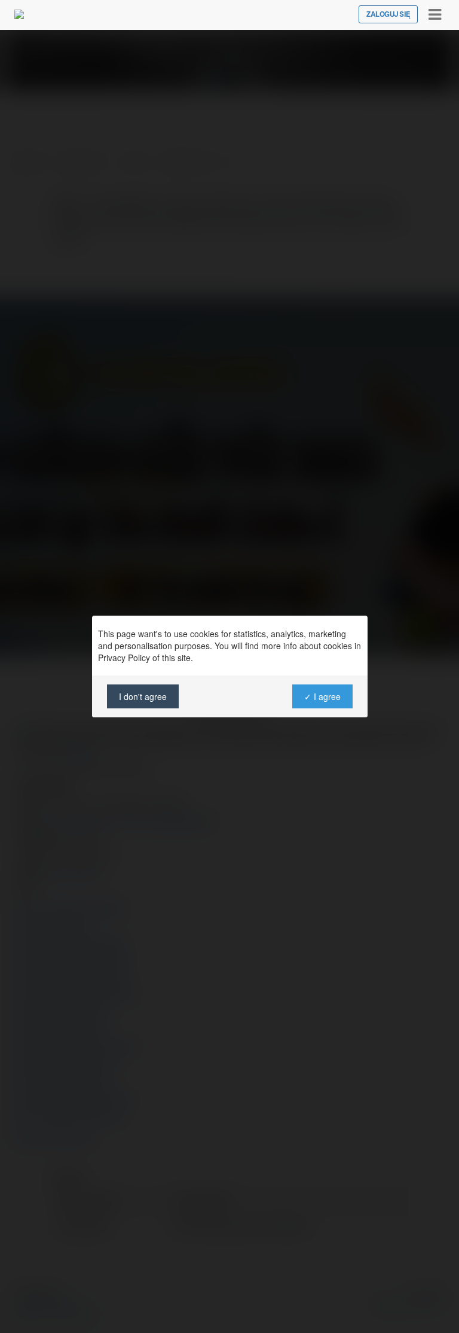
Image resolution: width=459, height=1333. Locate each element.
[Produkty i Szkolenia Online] (19, 14)
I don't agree (143, 696)
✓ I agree (322, 696)
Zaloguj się (388, 14)
